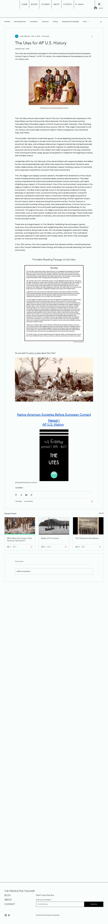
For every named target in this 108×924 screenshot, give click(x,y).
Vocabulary (34, 21)
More (84, 21)
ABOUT (8, 899)
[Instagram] (99, 4)
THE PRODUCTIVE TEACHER (19, 891)
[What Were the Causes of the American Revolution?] (20, 525)
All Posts (7, 21)
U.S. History (19, 487)
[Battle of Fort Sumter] (54, 525)
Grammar (45, 21)
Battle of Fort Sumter (50, 538)
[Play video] (54, 379)
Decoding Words (20, 21)
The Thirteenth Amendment (87, 538)
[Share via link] (31, 495)
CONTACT (9, 904)
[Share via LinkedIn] (26, 495)
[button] (101, 22)
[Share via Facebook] (16, 495)
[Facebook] (9, 915)
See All (101, 513)
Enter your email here (43, 900)
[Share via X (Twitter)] (21, 495)
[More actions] (91, 36)
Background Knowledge (70, 21)
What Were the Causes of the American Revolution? (19, 539)
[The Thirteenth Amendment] (88, 525)
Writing (55, 21)
